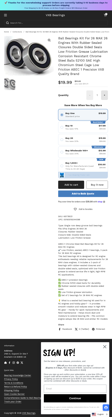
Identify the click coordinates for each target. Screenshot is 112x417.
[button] (105, 15)
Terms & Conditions (13, 383)
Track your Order (12, 401)
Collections (17, 32)
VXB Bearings (55, 15)
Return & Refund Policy (15, 386)
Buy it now (97, 184)
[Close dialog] (104, 346)
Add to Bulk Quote (83, 193)
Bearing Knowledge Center (17, 375)
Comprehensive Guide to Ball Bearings (23, 398)
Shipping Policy (11, 390)
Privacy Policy (11, 379)
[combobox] (99, 414)
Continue (75, 398)
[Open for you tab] (106, 407)
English (100, 414)
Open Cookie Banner (14, 394)
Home (6, 32)
